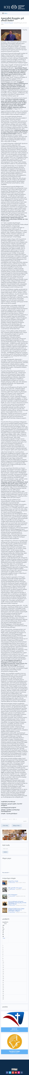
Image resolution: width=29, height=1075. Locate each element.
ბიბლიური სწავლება (8, 22)
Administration (12, 882)
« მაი (4, 938)
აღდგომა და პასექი (13, 881)
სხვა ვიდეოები (5, 872)
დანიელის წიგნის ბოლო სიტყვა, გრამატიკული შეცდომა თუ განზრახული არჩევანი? (16, 910)
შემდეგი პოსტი (16, 825)
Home (2, 22)
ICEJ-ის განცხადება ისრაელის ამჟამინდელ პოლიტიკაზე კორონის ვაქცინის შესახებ (17, 903)
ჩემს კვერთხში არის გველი (15, 888)
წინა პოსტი (5, 825)
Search (5, 852)
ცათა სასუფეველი (12, 894)
